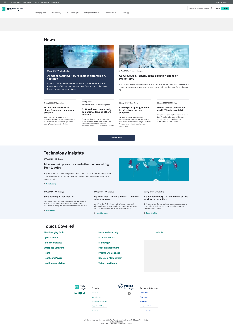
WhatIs (159, 232)
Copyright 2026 (104, 320)
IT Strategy (125, 13)
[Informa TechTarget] (5, 2)
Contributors (96, 297)
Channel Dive (27, 2)
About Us (95, 293)
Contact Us (144, 293)
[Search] (211, 8)
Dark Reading (55, 2)
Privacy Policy (144, 320)
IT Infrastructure (110, 13)
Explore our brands (221, 2)
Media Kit (143, 301)
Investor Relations (146, 306)
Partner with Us (145, 310)
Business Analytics (136, 71)
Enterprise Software (91, 13)
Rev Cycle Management (110, 258)
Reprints (95, 310)
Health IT (48, 253)
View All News (116, 137)
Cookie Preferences (116, 322)
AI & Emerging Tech (39, 13)
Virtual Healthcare (107, 263)
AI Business (45, 2)
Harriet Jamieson (102, 213)
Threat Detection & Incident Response (96, 105)
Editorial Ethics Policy (99, 301)
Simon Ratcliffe (151, 213)
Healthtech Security (108, 232)
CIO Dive (36, 2)
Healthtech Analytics (54, 263)
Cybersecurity (56, 13)
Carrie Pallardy (51, 184)
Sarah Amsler (50, 210)
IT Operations (59, 103)
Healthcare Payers (53, 258)
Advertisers (144, 297)
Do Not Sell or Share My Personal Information (116, 323)
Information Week (15, 2)
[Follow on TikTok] (84, 293)
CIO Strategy (173, 103)
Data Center (134, 103)
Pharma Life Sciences (109, 253)
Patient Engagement (108, 247)
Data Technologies (72, 13)
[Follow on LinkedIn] (76, 293)
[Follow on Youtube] (81, 293)
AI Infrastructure (64, 71)
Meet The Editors (98, 306)
